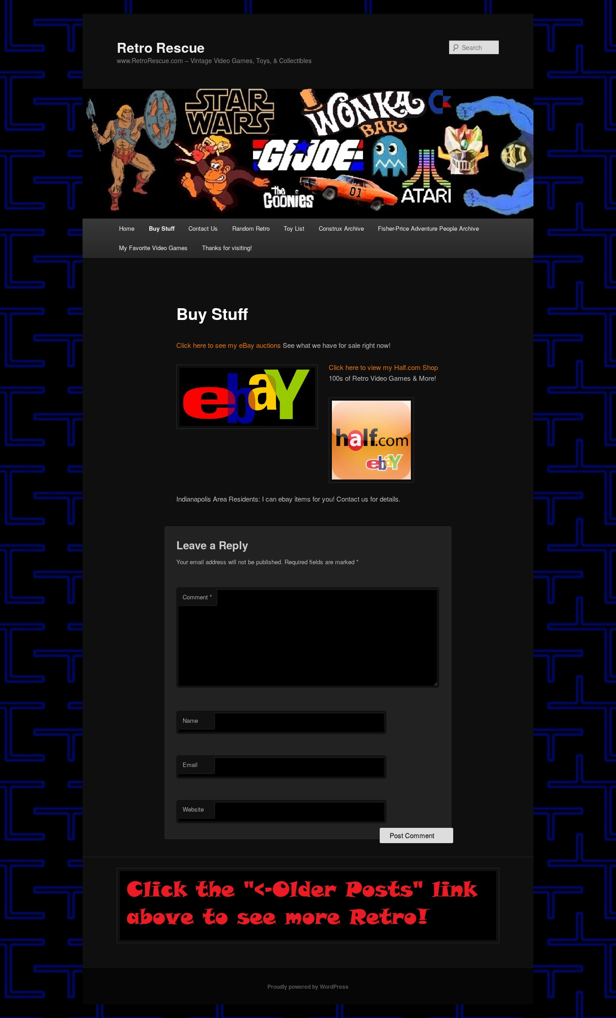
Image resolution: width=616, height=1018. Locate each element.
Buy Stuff (162, 228)
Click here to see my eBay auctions (228, 345)
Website (193, 809)
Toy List (294, 228)
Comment (197, 597)
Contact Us (203, 228)
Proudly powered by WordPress (308, 986)
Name (190, 720)
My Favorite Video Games (153, 247)
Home (126, 228)
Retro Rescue (161, 47)
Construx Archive (341, 228)
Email (190, 764)
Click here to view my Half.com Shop (383, 367)
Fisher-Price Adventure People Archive (428, 228)
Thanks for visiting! (227, 247)
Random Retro (251, 228)
